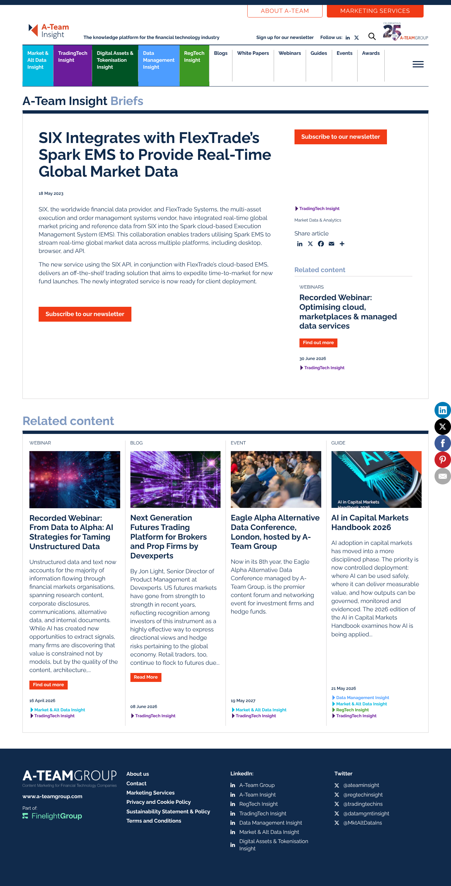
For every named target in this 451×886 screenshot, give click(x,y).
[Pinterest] (442, 459)
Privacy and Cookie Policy (158, 802)
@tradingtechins (363, 804)
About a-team (285, 11)
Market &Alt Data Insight (38, 60)
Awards (371, 53)
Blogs (220, 53)
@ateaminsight (361, 785)
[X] (442, 426)
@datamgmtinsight (366, 813)
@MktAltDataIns (362, 823)
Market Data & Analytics (318, 220)
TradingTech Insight (72, 56)
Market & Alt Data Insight (59, 710)
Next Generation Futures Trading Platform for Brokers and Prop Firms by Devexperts (168, 536)
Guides (319, 53)
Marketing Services (375, 11)
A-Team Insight (257, 795)
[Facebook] (442, 443)
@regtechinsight (363, 795)
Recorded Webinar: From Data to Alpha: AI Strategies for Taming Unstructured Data (71, 532)
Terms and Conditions (153, 821)
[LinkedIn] (442, 410)
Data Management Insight (158, 60)
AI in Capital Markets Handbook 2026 (370, 522)
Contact (136, 783)
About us (137, 774)
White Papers (253, 53)
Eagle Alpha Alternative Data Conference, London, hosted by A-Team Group (275, 532)
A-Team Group (257, 785)
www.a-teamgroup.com (52, 796)
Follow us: (331, 37)
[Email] (442, 476)
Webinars (290, 53)
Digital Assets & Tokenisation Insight (115, 60)
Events (345, 53)
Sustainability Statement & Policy (168, 811)
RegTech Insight (194, 56)
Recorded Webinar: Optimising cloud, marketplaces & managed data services (348, 312)
